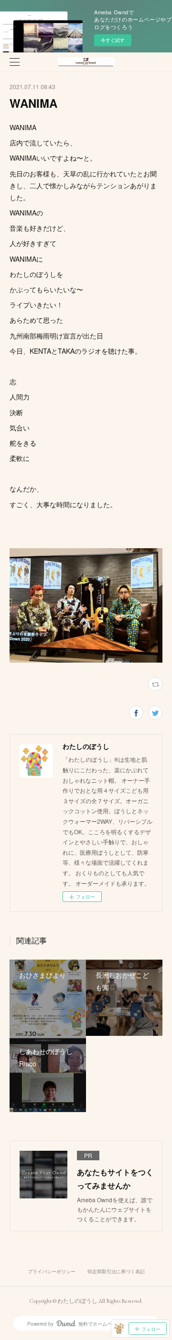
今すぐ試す (113, 40)
